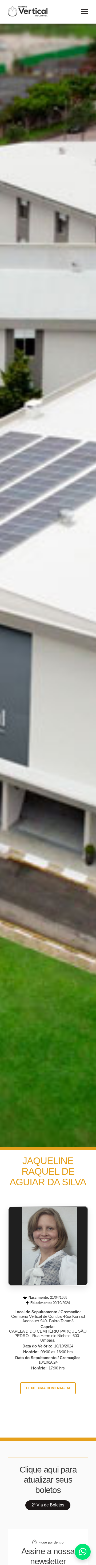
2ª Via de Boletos (47, 1505)
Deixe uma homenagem (48, 1388)
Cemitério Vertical (27, 11)
